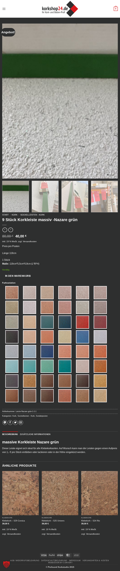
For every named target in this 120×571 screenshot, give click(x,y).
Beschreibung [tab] (10, 434)
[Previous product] (10, 230)
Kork (14, 215)
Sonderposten (42, 416)
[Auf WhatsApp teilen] (4, 422)
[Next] (111, 101)
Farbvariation (9, 283)
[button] (4, 8)
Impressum (75, 561)
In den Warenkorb (18, 276)
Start (5, 215)
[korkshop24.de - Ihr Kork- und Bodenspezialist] (60, 8)
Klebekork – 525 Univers (53, 520)
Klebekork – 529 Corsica (13, 520)
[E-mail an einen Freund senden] (20, 422)
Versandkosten (30, 241)
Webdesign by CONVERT (60, 563)
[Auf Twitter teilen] (15, 422)
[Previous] (8, 101)
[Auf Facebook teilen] (10, 422)
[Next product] (4, 230)
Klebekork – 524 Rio (90, 520)
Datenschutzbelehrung (54, 561)
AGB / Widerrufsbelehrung (24, 561)
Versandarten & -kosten (96, 561)
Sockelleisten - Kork (32, 215)
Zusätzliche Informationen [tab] (35, 434)
